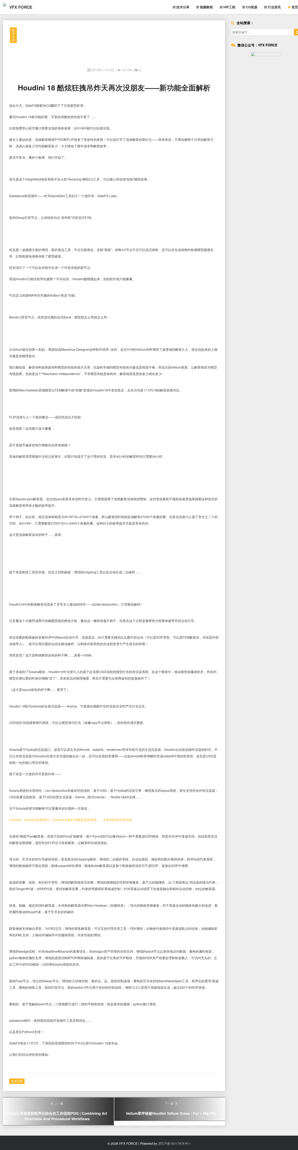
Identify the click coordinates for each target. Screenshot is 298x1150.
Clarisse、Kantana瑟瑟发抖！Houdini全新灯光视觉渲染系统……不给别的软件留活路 (70, 819)
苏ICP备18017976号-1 (174, 1143)
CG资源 (251, 7)
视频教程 (206, 7)
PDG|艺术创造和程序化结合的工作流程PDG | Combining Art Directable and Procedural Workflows (57, 1111)
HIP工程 (229, 7)
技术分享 (182, 7)
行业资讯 (274, 7)
